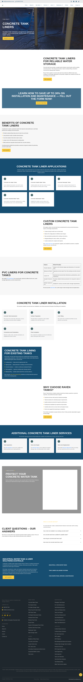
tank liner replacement (66, 447)
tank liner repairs (36, 447)
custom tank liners (49, 243)
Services (45, 5)
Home (26, 5)
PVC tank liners (10, 278)
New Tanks (38, 5)
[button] (3, 234)
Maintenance (59, 5)
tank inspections (9, 447)
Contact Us (77, 5)
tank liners (53, 287)
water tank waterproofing (15, 374)
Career (71, 5)
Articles (66, 5)
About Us (31, 5)
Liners (52, 5)
